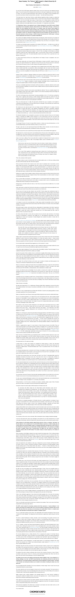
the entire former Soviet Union (42, 147)
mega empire (35, 199)
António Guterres (39, 77)
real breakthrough (23, 77)
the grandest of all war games (31, 315)
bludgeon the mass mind (25, 272)
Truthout (39, 7)
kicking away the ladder (34, 527)
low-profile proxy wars (54, 542)
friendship (36, 439)
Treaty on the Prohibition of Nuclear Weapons (45, 45)
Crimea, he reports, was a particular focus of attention (26, 220)
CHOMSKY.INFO (37, 592)
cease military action (20, 81)
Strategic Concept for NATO (31, 42)
